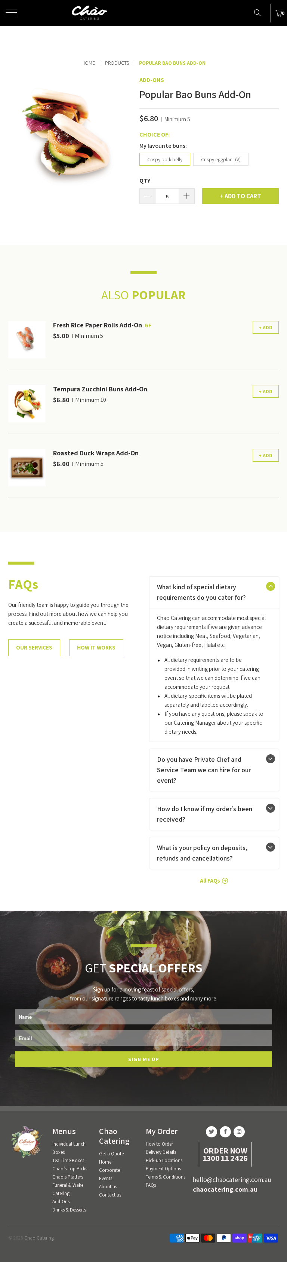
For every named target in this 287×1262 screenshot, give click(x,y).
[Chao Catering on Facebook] (225, 1131)
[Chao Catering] (143, 13)
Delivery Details (161, 1152)
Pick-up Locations (164, 1160)
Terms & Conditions (165, 1177)
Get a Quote (111, 1154)
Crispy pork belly (164, 159)
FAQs (151, 1185)
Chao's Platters (67, 1177)
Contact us (110, 1195)
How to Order (159, 1144)
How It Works (96, 647)
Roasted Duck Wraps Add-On (96, 453)
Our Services (34, 647)
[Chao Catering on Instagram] (239, 1131)
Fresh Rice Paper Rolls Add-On (97, 325)
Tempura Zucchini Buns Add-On (100, 389)
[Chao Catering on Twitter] (211, 1131)
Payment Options (163, 1168)
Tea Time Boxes (68, 1160)
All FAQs (210, 880)
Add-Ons (151, 80)
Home (105, 1162)
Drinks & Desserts (69, 1210)
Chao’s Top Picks (69, 1168)
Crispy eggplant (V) (221, 159)
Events (105, 1178)
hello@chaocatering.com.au (231, 1179)
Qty (144, 180)
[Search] (257, 12)
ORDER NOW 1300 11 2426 (225, 1154)
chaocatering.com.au (225, 1189)
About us (108, 1186)
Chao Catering (39, 1238)
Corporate (109, 1170)
